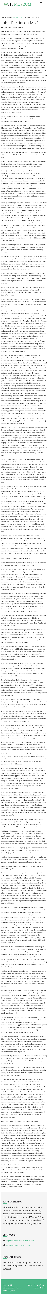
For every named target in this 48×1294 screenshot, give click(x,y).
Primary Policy (39, 1288)
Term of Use (39, 1285)
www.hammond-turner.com (18, 1245)
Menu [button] (38, 3)
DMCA (29, 1285)
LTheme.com (8, 1288)
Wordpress (10, 1290)
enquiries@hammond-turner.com (20, 1241)
